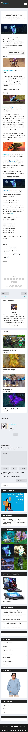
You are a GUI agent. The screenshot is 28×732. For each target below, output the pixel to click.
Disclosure (9, 730)
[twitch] (13, 730)
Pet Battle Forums (7, 643)
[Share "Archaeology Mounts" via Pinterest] (14, 279)
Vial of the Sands (13, 162)
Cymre (14, 312)
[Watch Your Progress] (14, 361)
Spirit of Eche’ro (7, 191)
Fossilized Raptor (8, 70)
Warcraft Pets (6, 657)
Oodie (4, 708)
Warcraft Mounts (7, 654)
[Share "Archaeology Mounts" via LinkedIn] (17, 279)
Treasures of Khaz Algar (16, 612)
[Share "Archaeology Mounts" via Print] (15, 282)
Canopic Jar (6, 154)
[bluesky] (15, 730)
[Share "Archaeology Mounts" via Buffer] (20, 279)
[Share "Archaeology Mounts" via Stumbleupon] (23, 279)
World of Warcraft (8, 661)
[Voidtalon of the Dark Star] (14, 400)
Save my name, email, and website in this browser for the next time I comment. (12, 473)
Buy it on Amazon (7, 601)
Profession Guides (7, 650)
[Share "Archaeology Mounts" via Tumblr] (11, 279)
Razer (4, 712)
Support (4, 730)
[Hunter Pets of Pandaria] (20, 563)
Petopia (5, 646)
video (11, 213)
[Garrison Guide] (7, 563)
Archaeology (14, 18)
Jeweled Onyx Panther (10, 350)
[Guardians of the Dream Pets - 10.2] (20, 537)
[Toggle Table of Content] (22, 52)
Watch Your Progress (9, 370)
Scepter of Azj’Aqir (8, 107)
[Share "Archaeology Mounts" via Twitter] (8, 279)
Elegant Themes (7, 705)
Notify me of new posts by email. (11, 476)
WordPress (14, 728)
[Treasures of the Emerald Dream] (7, 537)
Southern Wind (7, 389)
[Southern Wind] (14, 380)
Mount (20, 18)
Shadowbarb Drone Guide (14, 616)
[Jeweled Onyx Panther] (14, 341)
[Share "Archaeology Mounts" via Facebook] (5, 279)
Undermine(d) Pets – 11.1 (14, 623)
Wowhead (5, 665)
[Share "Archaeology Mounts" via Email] (12, 282)
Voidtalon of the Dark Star (11, 409)
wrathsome (12, 424)
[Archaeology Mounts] (7, 550)
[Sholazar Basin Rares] (20, 550)
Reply (15, 435)
